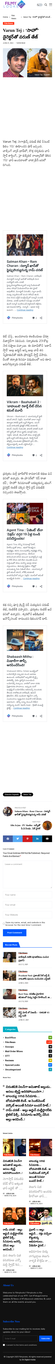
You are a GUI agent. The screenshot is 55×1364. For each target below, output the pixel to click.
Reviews (28, 1060)
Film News (8, 23)
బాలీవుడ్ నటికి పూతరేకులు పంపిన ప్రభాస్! (33, 959)
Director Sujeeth (12, 794)
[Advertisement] (27, 110)
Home (5, 17)
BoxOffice (28, 1037)
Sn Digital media (28, 1359)
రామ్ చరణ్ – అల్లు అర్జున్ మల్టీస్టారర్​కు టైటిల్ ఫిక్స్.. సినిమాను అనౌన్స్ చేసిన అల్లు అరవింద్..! (29, 1114)
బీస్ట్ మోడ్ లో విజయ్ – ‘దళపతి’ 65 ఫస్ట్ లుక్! (33, 1014)
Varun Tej (27, 794)
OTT (28, 1056)
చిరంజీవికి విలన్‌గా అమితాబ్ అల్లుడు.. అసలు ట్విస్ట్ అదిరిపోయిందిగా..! (28, 1089)
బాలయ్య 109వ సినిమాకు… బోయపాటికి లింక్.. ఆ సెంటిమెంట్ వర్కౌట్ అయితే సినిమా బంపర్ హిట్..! (28, 1100)
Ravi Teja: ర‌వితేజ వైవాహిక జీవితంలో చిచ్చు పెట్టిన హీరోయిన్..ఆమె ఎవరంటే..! (35, 996)
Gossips (28, 1046)
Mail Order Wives (28, 1051)
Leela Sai (10, 1193)
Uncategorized (28, 1069)
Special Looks (28, 1065)
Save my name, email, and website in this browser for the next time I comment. (25, 923)
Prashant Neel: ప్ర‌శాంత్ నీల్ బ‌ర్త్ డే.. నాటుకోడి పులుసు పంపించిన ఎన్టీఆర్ (34, 977)
